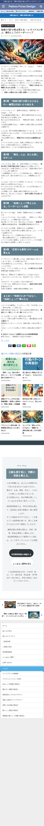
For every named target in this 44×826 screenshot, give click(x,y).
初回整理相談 (7, 652)
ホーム (3, 11)
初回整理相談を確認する (21, 554)
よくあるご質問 (8, 657)
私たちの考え (10, 11)
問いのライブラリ (21, 11)
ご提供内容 (31, 11)
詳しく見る (5, 340)
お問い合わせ (7, 662)
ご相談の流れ (7, 646)
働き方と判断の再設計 (8, 25)
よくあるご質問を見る (22, 564)
